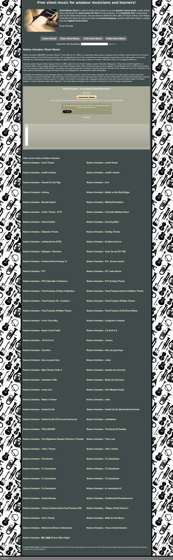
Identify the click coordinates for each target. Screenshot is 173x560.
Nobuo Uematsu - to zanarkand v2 (103, 488)
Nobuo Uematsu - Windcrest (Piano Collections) (47, 528)
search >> (112, 44)
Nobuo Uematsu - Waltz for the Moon (105, 518)
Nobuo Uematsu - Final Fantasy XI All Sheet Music (112, 311)
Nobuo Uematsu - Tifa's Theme (102, 449)
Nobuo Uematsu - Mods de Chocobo (105, 380)
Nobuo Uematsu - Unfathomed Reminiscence (109, 498)
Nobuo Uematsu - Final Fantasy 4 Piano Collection (48, 291)
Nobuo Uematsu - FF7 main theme (103, 271)
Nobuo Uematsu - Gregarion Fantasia (105, 320)
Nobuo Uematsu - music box (37, 390)
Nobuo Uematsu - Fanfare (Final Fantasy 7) (45, 261)
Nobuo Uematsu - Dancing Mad (102, 222)
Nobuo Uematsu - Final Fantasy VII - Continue (46, 301)
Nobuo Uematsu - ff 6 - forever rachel (105, 261)
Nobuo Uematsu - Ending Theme (103, 232)
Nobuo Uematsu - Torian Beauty (39, 498)
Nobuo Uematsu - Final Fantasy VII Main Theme (110, 301)
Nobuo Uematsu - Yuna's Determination (106, 528)
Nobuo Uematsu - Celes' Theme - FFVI (42, 212)
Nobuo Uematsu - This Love (100, 439)
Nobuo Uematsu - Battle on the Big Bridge (107, 192)
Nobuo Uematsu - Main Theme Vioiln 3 (42, 370)
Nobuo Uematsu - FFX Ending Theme (105, 281)
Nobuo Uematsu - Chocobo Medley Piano (107, 212)
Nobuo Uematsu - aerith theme (102, 163)
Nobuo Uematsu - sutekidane (101, 419)
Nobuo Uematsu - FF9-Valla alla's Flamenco (45, 281)
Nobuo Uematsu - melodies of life (40, 380)
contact (25, 549)
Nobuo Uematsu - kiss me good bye (104, 350)
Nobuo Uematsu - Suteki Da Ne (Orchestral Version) (112, 409)
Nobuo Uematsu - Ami (97, 182)
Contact (5, 558)
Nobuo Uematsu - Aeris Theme (38, 163)
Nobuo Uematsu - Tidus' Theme (39, 449)
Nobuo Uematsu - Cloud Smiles (39, 222)
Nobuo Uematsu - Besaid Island (39, 202)
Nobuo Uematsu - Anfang (36, 192)
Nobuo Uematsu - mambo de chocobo (106, 370)
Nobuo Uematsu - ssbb (98, 399)
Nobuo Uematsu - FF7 (34, 271)
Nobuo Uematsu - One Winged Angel (105, 390)
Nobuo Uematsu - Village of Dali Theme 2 (107, 508)
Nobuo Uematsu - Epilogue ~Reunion (42, 251)
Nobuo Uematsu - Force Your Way (40, 320)
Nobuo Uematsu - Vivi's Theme (39, 518)
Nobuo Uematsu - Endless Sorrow (103, 242)
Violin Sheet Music (115, 38)
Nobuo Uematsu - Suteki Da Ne (39, 409)
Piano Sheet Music (69, 38)
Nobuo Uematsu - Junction (37, 350)
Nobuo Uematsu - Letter (98, 360)
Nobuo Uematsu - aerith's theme (39, 172)
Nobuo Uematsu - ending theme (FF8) (42, 242)
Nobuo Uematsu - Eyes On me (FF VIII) (106, 251)
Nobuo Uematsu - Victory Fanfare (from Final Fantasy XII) (52, 508)
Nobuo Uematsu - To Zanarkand (102, 459)
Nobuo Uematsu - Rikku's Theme (40, 399)
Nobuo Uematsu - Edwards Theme (40, 232)
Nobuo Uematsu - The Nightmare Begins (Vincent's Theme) (53, 439)
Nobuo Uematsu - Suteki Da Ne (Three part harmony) (50, 419)
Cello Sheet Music (93, 38)
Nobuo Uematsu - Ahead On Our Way (42, 182)
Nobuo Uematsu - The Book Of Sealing (106, 429)
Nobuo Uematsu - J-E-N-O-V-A (101, 330)
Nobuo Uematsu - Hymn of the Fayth (41, 330)
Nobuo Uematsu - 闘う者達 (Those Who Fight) (46, 538)
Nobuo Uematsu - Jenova (99, 340)
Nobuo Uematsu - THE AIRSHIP (39, 429)
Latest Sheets (49, 38)
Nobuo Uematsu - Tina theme (38, 459)
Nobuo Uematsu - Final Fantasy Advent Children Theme (115, 291)
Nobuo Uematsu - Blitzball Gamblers (105, 202)
